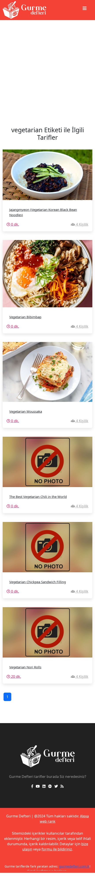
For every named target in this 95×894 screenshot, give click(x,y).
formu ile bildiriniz (57, 849)
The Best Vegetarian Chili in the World (38, 496)
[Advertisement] (47, 69)
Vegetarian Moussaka (25, 411)
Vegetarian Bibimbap (25, 317)
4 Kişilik (81, 224)
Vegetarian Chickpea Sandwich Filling (37, 582)
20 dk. (15, 676)
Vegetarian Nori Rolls (25, 667)
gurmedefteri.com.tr (74, 866)
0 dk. (14, 224)
